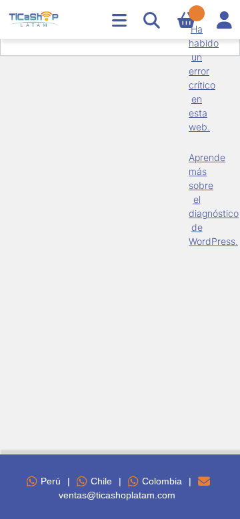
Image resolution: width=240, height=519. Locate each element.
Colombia (162, 481)
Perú (51, 481)
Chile (101, 481)
